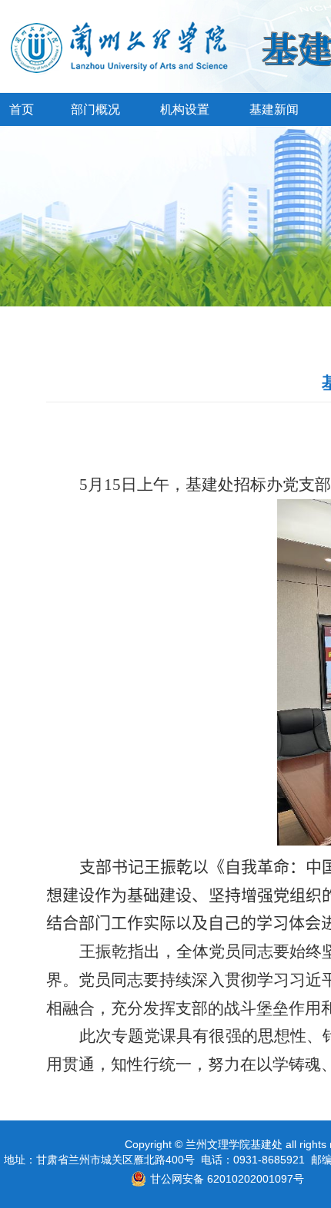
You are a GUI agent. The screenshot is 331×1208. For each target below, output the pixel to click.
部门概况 (95, 109)
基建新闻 (274, 109)
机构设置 (184, 109)
